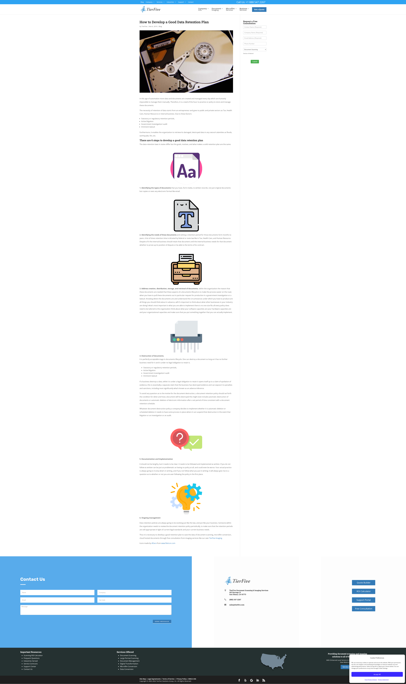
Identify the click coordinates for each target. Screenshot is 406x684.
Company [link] (149, 2)
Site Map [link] (143, 679)
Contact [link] (190, 2)
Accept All (377, 674)
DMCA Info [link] (192, 679)
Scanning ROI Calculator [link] (33, 655)
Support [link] (181, 2)
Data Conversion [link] (126, 669)
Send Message (162, 621)
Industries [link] (170, 2)
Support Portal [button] (364, 600)
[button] (239, 680)
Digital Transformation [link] (129, 664)
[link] (150, 9)
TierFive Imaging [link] (215, 538)
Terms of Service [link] (168, 679)
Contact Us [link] (28, 669)
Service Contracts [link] (31, 664)
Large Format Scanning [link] (129, 658)
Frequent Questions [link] (32, 658)
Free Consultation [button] (363, 608)
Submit (254, 62)
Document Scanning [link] (128, 655)
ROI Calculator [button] (364, 591)
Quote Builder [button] (363, 582)
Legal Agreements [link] (154, 679)
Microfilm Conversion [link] (128, 666)
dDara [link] (154, 543)
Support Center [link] (30, 666)
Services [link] (160, 2)
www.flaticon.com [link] (168, 543)
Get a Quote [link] (259, 9)
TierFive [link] (144, 26)
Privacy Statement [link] (383, 680)
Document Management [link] (130, 661)
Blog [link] (142, 2)
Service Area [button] (348, 667)
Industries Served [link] (31, 661)
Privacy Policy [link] (182, 679)
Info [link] (202, 9)
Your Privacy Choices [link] (371, 680)
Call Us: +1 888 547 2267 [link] (251, 2)
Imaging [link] (216, 9)
